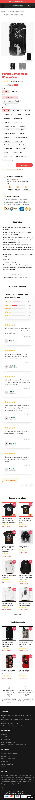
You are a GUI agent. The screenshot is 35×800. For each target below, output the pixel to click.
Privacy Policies (5, 739)
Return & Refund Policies (8, 759)
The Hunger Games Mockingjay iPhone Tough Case (7, 644)
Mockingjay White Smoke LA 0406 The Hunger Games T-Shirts (8, 520)
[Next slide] (31, 39)
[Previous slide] (4, 39)
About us (4, 734)
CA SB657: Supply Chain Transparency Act (13, 745)
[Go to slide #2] (22, 66)
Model (4, 108)
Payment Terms (5, 756)
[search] (29, 6)
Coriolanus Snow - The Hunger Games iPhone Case (25, 644)
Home (3, 12)
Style (3, 94)
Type (3, 88)
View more (17, 614)
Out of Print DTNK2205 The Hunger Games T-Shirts (25, 520)
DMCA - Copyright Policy (8, 742)
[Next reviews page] (31, 485)
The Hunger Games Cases (15, 12)
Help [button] (32, 797)
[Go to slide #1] (12, 66)
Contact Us (4, 761)
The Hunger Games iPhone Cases (12, 15)
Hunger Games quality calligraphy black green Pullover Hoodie (25, 577)
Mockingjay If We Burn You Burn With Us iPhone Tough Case (8, 672)
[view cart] (32, 6)
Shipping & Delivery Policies (9, 753)
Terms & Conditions (7, 737)
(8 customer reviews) (16, 81)
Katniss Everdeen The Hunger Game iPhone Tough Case (25, 672)
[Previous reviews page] (22, 485)
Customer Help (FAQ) (7, 764)
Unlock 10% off (3, 792)
